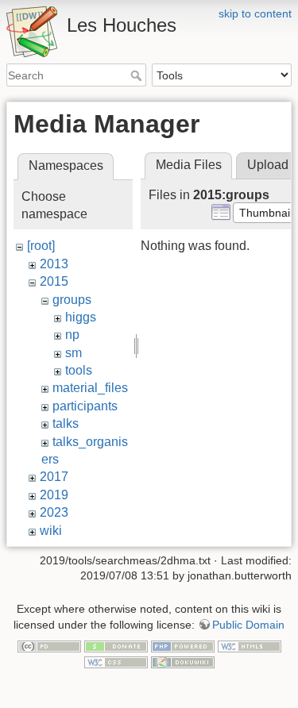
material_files (90, 387)
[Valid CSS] (116, 661)
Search (137, 75)
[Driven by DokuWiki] (183, 661)
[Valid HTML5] (249, 645)
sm (73, 353)
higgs (80, 317)
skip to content (255, 13)
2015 (54, 281)
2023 (54, 512)
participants (85, 406)
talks (65, 423)
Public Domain (248, 624)
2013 (54, 264)
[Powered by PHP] (183, 645)
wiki (51, 530)
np (72, 334)
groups (71, 299)
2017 (54, 476)
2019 (54, 495)
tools (78, 370)
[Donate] (116, 645)
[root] (41, 245)
